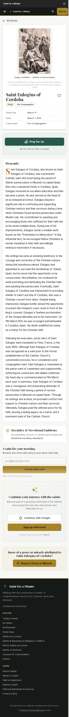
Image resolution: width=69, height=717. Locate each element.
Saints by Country (12, 636)
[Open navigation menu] (4, 11)
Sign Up (62, 11)
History (6, 658)
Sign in (47, 535)
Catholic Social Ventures (32, 710)
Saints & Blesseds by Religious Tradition (24, 641)
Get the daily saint (35, 469)
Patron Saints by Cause (15, 645)
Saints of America (12, 649)
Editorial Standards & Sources (18, 689)
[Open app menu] (64, 3)
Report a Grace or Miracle (36, 563)
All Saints (12, 20)
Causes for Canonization (16, 654)
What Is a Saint (10, 675)
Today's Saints (10, 618)
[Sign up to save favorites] (59, 95)
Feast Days (8, 632)
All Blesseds (9, 627)
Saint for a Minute (11, 3)
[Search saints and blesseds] (53, 11)
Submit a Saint (10, 684)
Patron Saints (10, 671)
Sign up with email (34, 527)
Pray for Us (36, 141)
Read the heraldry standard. (27, 438)
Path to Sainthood (12, 680)
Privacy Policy (10, 693)
